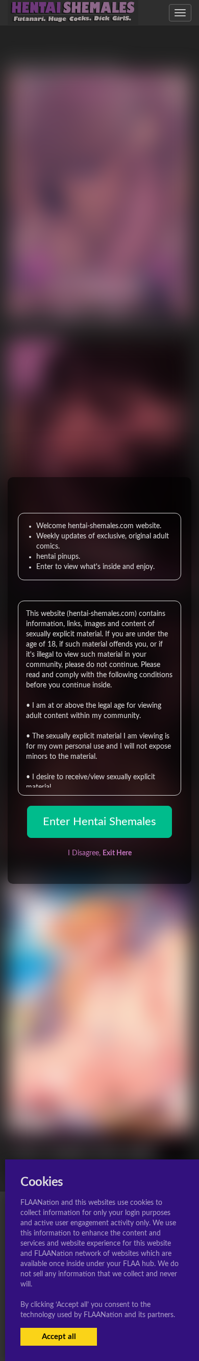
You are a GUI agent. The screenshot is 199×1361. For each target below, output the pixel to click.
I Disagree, (100, 853)
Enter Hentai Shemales (99, 821)
